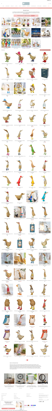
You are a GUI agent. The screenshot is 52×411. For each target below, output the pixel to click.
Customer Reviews (16, 397)
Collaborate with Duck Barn (17, 398)
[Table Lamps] (9, 378)
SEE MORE (9, 388)
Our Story (15, 395)
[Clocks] (20, 378)
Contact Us (15, 396)
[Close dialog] (22, 401)
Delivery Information (3, 395)
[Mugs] (31, 378)
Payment (2, 398)
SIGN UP (8, 408)
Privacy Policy (12, 404)
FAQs (2, 397)
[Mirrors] (43, 378)
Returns (2, 396)
